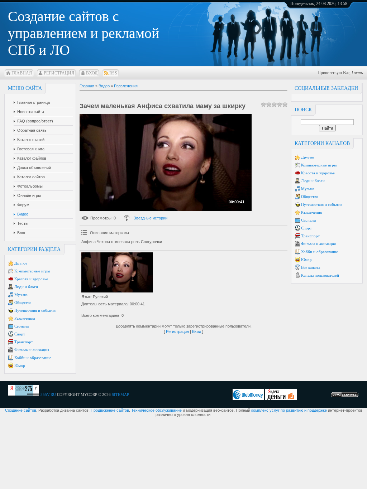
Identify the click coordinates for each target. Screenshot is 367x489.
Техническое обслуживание (156, 410)
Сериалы (21, 326)
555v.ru (48, 394)
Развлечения (24, 318)
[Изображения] (117, 272)
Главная (21, 73)
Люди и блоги (26, 287)
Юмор (19, 365)
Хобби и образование (32, 357)
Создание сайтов (20, 410)
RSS (113, 73)
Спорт (19, 334)
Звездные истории (150, 218)
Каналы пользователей (320, 275)
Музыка (21, 294)
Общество (23, 302)
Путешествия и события (35, 310)
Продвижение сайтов (110, 410)
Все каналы (310, 267)
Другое (20, 263)
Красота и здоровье (31, 279)
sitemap (120, 394)
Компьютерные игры (32, 271)
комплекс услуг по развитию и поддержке (289, 410)
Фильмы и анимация (31, 350)
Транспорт (23, 342)
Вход (91, 73)
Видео (104, 86)
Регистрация (59, 73)
